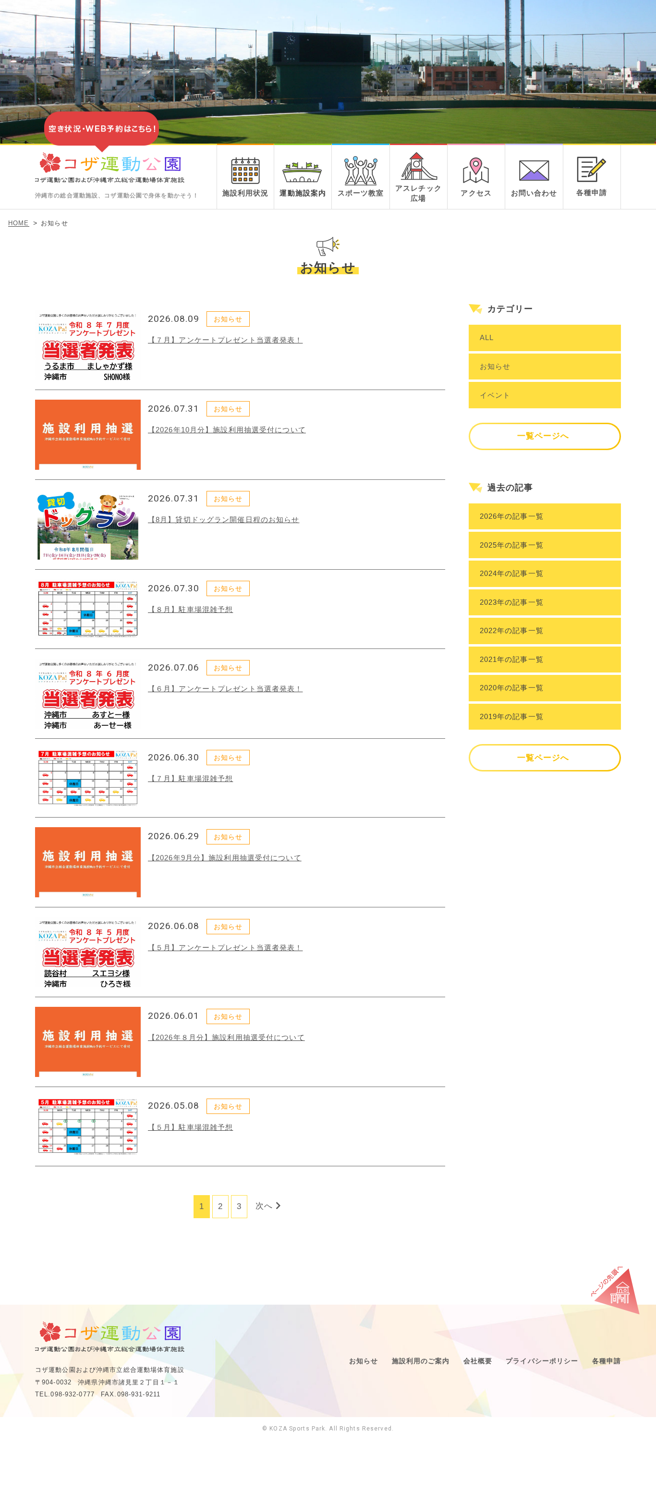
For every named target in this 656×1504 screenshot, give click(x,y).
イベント (495, 395)
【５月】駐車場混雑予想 (190, 1127)
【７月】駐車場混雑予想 (190, 778)
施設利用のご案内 (421, 1361)
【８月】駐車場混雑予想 (190, 609)
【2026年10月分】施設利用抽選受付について (227, 430)
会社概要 (478, 1361)
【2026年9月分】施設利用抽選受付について (225, 858)
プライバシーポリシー (542, 1361)
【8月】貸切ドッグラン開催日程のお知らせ (223, 519)
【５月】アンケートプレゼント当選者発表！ (225, 947)
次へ (265, 1206)
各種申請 (606, 1361)
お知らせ (495, 366)
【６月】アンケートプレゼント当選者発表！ (225, 689)
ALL (487, 337)
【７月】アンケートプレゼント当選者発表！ (225, 340)
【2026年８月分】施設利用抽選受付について (226, 1037)
